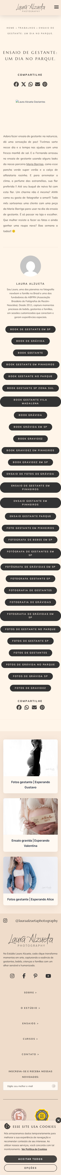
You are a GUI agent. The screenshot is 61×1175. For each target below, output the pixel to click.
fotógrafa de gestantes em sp (30, 553)
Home (11, 28)
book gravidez (30, 438)
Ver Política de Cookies (34, 1149)
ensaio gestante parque (30, 516)
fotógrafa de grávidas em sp (30, 566)
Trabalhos (26, 28)
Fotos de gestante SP (30, 640)
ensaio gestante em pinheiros (30, 502)
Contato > (30, 1054)
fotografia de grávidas (30, 602)
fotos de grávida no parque (30, 664)
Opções (30, 1167)
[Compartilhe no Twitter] (23, 85)
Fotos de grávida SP (30, 676)
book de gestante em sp (30, 329)
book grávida (30, 415)
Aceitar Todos (30, 1159)
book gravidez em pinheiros (30, 450)
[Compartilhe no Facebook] (16, 85)
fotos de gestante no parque (30, 629)
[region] (30, 1148)
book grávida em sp (30, 426)
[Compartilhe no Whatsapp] (30, 85)
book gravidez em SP (30, 462)
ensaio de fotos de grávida (30, 473)
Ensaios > (30, 1023)
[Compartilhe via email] (37, 85)
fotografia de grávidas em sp (30, 615)
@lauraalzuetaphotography (36, 920)
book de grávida (30, 340)
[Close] (58, 1119)
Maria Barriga (35, 164)
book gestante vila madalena (30, 401)
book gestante (30, 352)
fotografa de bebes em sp (30, 539)
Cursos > (30, 1038)
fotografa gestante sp (30, 578)
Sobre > (30, 992)
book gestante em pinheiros (30, 364)
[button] (56, 7)
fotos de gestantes (30, 652)
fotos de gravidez (30, 688)
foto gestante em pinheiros (30, 528)
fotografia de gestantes (30, 590)
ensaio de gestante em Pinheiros (30, 487)
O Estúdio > (30, 1007)
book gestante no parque (30, 376)
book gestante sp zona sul (30, 388)
